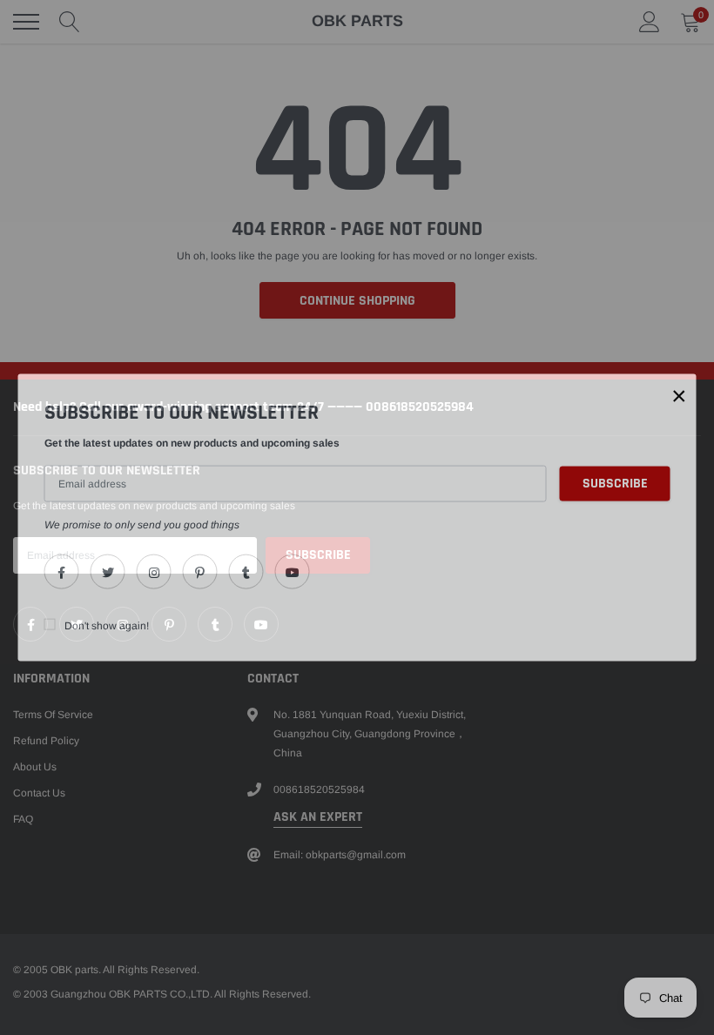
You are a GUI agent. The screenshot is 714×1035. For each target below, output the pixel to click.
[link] (61, 571)
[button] (679, 395)
